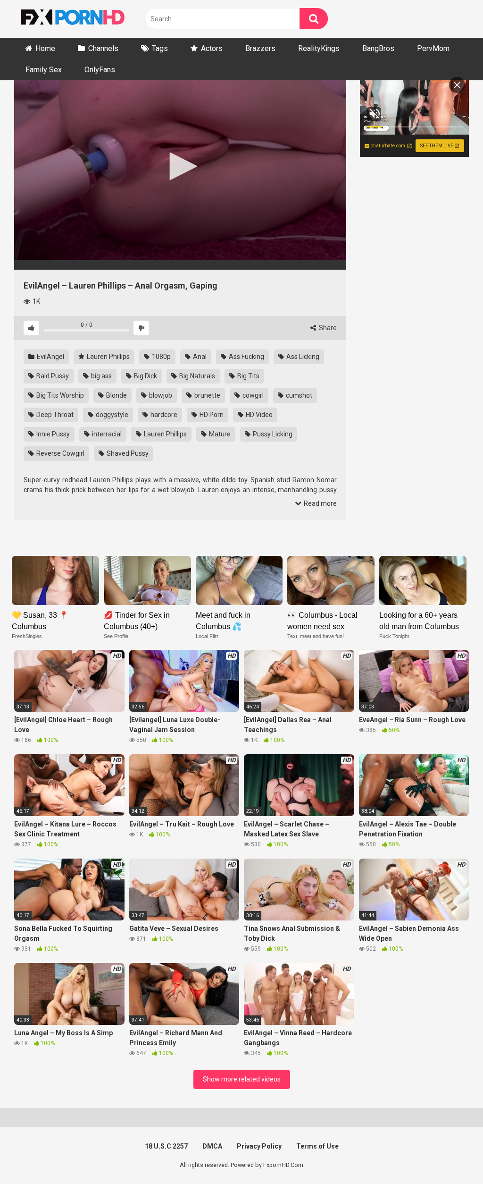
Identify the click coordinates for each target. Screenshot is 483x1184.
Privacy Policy (259, 1146)
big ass (101, 376)
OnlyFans (99, 69)
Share (327, 328)
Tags (160, 48)
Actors (212, 48)
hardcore (163, 414)
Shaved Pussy (127, 453)
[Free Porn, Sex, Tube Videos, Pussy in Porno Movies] (85, 18)
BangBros (378, 48)
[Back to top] (451, 1155)
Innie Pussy (52, 434)
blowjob (160, 395)
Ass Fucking (245, 356)
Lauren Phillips (107, 356)
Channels (103, 48)
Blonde (116, 395)
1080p (160, 356)
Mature (219, 434)
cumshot (298, 395)
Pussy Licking (271, 434)
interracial (106, 434)
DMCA (212, 1146)
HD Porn (211, 414)
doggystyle (111, 414)
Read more (319, 503)
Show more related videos (242, 1079)
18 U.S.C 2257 (166, 1146)
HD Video (258, 414)
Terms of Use (317, 1146)
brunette (206, 395)
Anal (199, 356)
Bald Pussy (52, 376)
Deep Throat (54, 414)
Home (45, 48)
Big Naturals (196, 376)
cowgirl (252, 395)
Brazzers (260, 48)
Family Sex (43, 69)
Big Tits (247, 376)
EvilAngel (49, 356)
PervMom (433, 48)
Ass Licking (302, 356)
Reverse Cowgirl (59, 453)
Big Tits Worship (59, 395)
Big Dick (145, 376)
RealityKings (319, 48)
